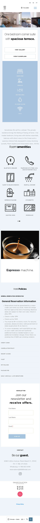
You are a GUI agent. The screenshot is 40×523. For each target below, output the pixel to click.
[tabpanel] (20, 319)
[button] (35, 8)
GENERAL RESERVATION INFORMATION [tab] (12, 296)
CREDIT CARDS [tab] (5, 342)
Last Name (12, 417)
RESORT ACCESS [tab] (6, 353)
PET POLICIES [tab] (5, 365)
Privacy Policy (20, 504)
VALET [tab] (3, 359)
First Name (12, 408)
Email (11, 426)
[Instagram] (20, 473)
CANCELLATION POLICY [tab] (8, 348)
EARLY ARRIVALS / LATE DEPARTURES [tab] (12, 376)
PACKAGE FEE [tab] (5, 370)
